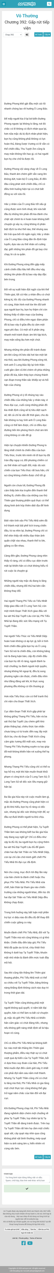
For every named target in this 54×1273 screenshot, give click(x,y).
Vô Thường (27, 16)
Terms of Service (36, 1238)
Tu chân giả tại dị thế (12, 1229)
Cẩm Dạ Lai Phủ (43, 1229)
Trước (39, 34)
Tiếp (46, 34)
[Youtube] (30, 1243)
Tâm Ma (33, 1229)
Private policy (24, 1238)
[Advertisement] (27, 70)
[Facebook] (23, 1243)
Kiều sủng (24, 1229)
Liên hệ (14, 1238)
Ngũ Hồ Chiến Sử (27, 1233)
